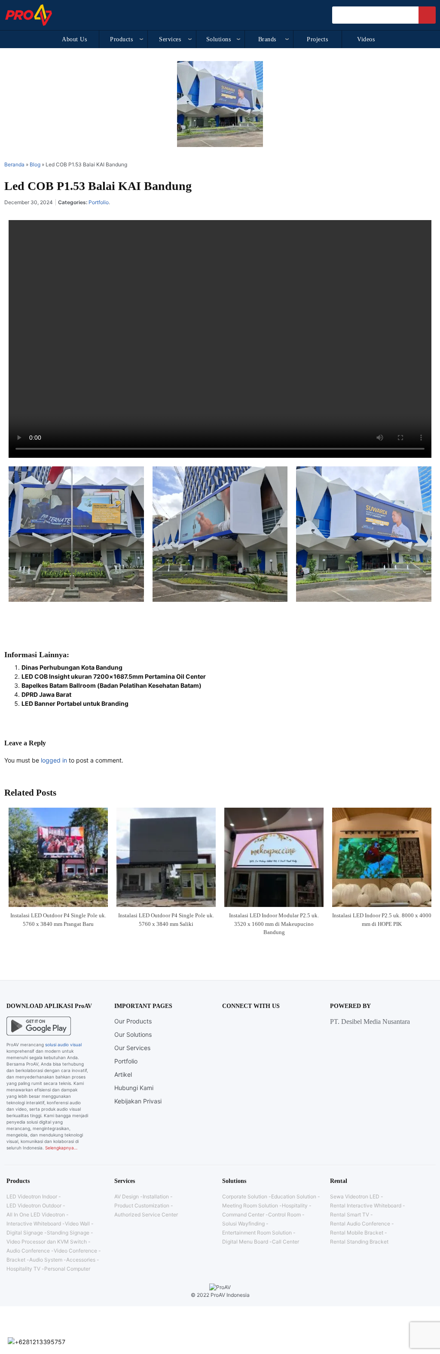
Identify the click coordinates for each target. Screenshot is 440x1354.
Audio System (45, 1259)
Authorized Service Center (146, 1214)
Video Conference (75, 1250)
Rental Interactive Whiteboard (365, 1205)
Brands (267, 39)
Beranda (14, 164)
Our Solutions (133, 1034)
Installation (156, 1196)
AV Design (126, 1196)
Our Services (132, 1047)
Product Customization (141, 1205)
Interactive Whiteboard (33, 1223)
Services (170, 39)
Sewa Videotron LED (354, 1196)
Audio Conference (28, 1250)
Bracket (15, 1259)
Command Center (243, 1214)
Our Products (133, 1021)
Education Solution (293, 1196)
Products (121, 39)
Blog (35, 164)
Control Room (284, 1214)
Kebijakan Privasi (138, 1101)
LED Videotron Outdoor (33, 1205)
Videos (366, 39)
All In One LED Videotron (35, 1214)
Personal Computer (67, 1268)
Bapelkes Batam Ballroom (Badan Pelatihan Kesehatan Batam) (111, 685)
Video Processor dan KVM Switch (46, 1241)
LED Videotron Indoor (31, 1196)
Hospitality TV (23, 1268)
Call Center (285, 1241)
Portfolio (99, 202)
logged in (54, 760)
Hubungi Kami (133, 1087)
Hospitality (295, 1205)
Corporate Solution (244, 1196)
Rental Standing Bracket (359, 1241)
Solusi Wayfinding (243, 1223)
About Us (74, 39)
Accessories (80, 1259)
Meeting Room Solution (250, 1205)
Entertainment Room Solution (257, 1232)
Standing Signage (68, 1232)
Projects (317, 39)
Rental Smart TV (349, 1214)
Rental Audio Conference (360, 1223)
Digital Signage (24, 1232)
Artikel (123, 1074)
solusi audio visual (63, 1044)
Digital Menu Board (245, 1241)
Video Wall (77, 1223)
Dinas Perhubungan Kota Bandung (71, 667)
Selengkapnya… (61, 1147)
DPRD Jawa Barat (46, 694)
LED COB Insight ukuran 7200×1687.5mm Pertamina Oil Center (113, 676)
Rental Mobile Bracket (356, 1232)
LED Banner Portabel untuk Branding (74, 703)
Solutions (218, 39)
